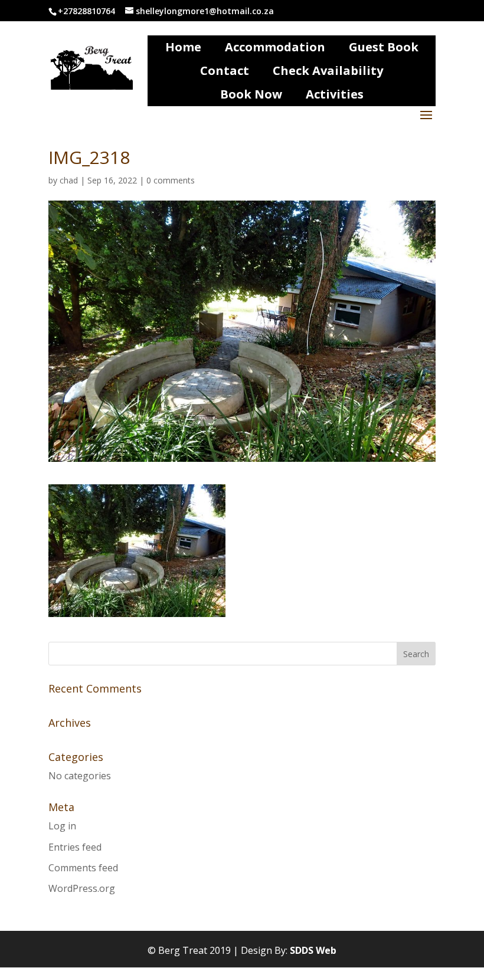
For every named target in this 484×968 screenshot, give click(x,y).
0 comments (170, 180)
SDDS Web (313, 950)
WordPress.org (81, 888)
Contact (224, 70)
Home (183, 47)
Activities (335, 94)
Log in (62, 825)
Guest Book (383, 47)
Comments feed (83, 867)
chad (69, 180)
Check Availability (328, 70)
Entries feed (75, 847)
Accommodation (275, 47)
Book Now (251, 94)
